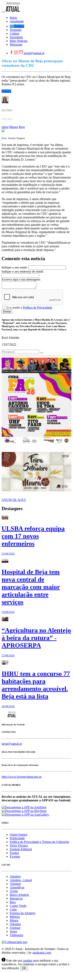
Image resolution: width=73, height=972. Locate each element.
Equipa (14, 853)
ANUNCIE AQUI (14, 500)
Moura (14, 920)
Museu (13, 127)
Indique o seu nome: (15, 267)
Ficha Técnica (19, 845)
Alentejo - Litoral (21, 880)
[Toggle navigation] (3, 11)
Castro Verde (18, 905)
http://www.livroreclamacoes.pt (22, 776)
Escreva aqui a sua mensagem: (21, 279)
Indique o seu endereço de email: (23, 271)
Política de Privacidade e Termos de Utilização (39, 842)
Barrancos (16, 898)
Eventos (15, 856)
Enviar (7, 311)
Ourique (15, 927)
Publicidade (17, 838)
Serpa (13, 931)
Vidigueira (16, 935)
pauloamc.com (41, 952)
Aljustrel (15, 883)
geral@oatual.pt (34, 53)
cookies (27, 960)
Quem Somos (18, 834)
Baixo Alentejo (19, 894)
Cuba (13, 909)
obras (5, 127)
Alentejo (15, 876)
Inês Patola (7, 109)
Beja (22, 127)
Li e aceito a (29, 307)
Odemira (15, 924)
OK (24, 968)
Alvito (14, 891)
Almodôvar (17, 887)
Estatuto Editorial (21, 849)
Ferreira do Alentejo (22, 913)
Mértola (15, 916)
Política (6, 91)
